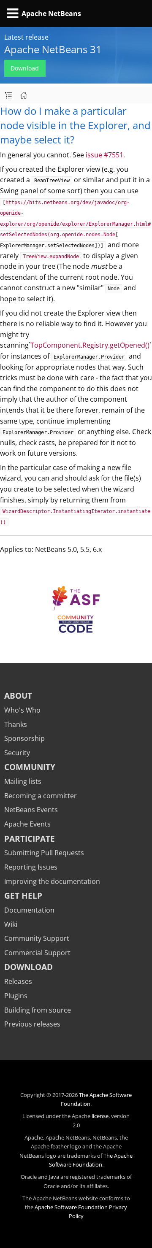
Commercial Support (37, 952)
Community (29, 767)
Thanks (15, 724)
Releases (18, 981)
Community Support (36, 938)
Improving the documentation (52, 881)
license (100, 1116)
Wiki (10, 924)
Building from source (37, 1010)
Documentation (29, 910)
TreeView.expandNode (51, 256)
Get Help (23, 895)
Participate (29, 838)
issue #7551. (105, 154)
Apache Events (27, 824)
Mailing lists (22, 781)
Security (17, 752)
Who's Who (22, 710)
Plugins (15, 995)
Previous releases (32, 1024)
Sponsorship (24, 738)
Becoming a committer (40, 795)
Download (25, 68)
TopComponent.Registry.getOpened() (89, 345)
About (18, 695)
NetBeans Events (31, 809)
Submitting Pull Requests (44, 852)
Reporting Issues (30, 867)
